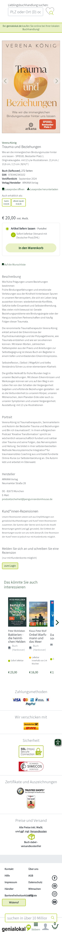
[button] (36, 928)
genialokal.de (14, 26)
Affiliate (32, 895)
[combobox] (27, 918)
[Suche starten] (53, 918)
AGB (30, 875)
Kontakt (9, 869)
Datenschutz (35, 882)
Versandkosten (38, 831)
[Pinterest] (54, 886)
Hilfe (7, 875)
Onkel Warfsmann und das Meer (38, 638)
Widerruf (14, 902)
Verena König (9, 142)
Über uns (33, 869)
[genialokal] (16, 928)
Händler (9, 889)
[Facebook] (54, 878)
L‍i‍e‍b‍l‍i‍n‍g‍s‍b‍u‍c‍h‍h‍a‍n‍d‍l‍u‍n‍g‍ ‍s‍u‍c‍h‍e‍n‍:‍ (28, 5)
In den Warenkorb (31, 248)
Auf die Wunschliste (15, 264)
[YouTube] (54, 902)
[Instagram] (54, 894)
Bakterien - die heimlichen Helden (16, 638)
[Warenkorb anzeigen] (55, 928)
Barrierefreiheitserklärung (15, 895)
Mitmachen (34, 889)
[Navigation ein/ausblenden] (45, 927)
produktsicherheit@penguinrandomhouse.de (27, 499)
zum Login (10, 565)
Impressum (11, 882)
